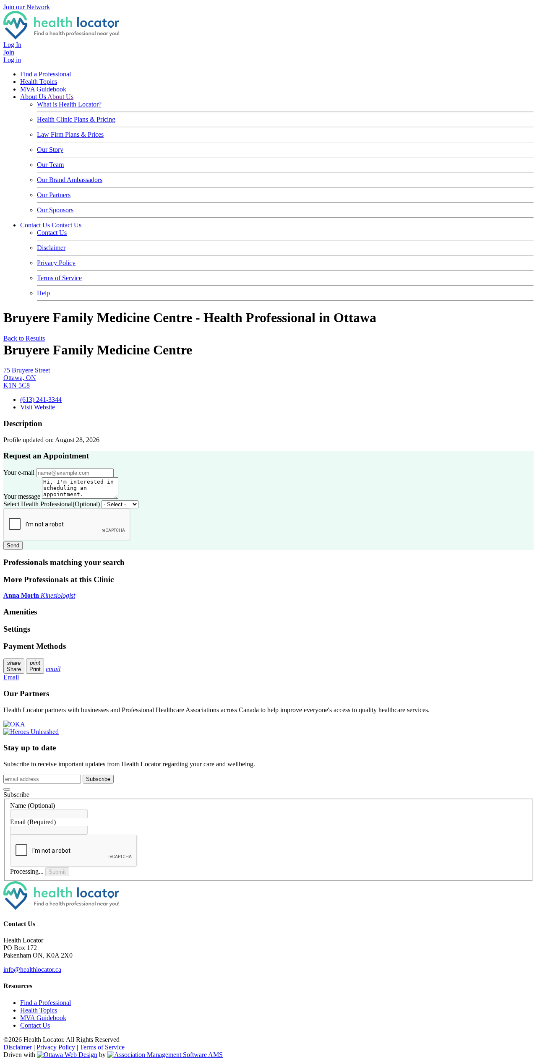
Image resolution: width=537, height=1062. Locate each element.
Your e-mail (18, 472)
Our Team (50, 164)
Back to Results (24, 338)
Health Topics (38, 81)
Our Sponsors (55, 209)
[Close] (6, 789)
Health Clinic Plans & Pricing (76, 119)
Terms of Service (59, 277)
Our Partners (53, 194)
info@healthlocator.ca (32, 969)
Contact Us (36, 225)
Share (14, 666)
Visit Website (37, 407)
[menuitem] (38, 1010)
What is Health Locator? (69, 104)
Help (43, 293)
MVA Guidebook (43, 89)
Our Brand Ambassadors (69, 179)
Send (13, 545)
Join (8, 52)
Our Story (50, 149)
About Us (33, 96)
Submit (57, 872)
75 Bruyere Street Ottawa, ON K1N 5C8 (26, 378)
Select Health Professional (51, 504)
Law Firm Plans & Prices (70, 134)
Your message (21, 496)
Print (35, 666)
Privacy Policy (56, 262)
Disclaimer (51, 247)
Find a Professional (45, 74)
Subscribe (98, 779)
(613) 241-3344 (41, 399)
